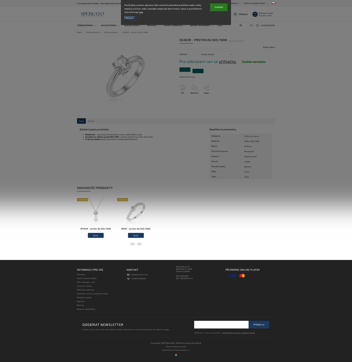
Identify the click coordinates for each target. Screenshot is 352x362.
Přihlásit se (259, 324)
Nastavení (130, 18)
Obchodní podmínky (86, 290)
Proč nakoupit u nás (86, 282)
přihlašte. (228, 61)
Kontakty (234, 3)
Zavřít (266, 98)
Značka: (269, 47)
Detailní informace (187, 77)
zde (141, 12)
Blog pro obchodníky (86, 309)
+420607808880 (138, 278)
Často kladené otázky (254, 3)
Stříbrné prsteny (251, 136)
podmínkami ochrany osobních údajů (238, 333)
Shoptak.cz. (185, 350)
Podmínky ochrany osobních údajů (92, 294)
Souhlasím (219, 7)
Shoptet (171, 350)
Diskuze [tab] (91, 121)
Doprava (81, 301)
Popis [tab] (81, 121)
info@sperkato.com (139, 274)
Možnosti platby (84, 297)
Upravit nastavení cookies (176, 346)
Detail (95, 235)
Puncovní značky (84, 286)
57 (139, 244)
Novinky (80, 305)
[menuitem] (87, 25)
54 (132, 244)
